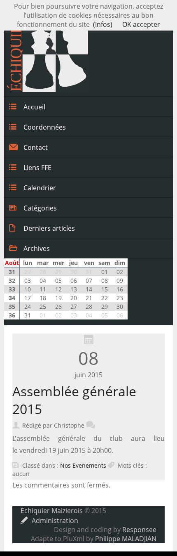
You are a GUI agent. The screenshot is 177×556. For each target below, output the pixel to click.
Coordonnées (44, 127)
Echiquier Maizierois (52, 510)
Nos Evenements (83, 465)
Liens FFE (37, 167)
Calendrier (39, 187)
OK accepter (141, 24)
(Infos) (102, 24)
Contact (35, 147)
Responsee (139, 529)
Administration (55, 520)
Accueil (34, 106)
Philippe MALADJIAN (125, 538)
